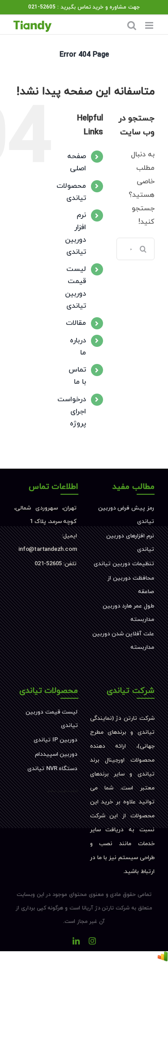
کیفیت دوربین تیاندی (62, 791)
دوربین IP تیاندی (56, 740)
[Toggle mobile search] (131, 25)
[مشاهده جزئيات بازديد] (162, 958)
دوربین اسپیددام (56, 754)
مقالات (76, 323)
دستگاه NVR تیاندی (52, 769)
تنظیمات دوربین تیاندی (124, 564)
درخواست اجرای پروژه (71, 412)
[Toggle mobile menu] (150, 25)
